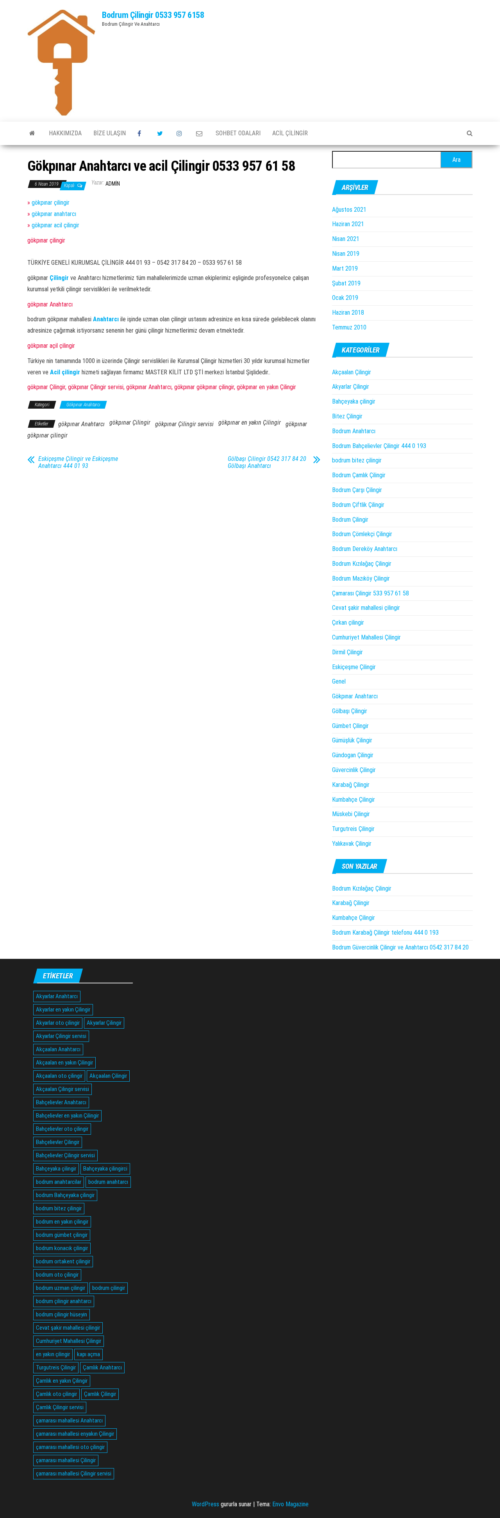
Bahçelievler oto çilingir (62, 1128)
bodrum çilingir (108, 1287)
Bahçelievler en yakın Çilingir (67, 1115)
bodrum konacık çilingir (62, 1248)
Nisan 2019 (345, 253)
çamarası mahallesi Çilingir (66, 1460)
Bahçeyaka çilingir (353, 401)
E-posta (200, 133)
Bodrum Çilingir (350, 519)
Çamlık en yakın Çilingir (62, 1380)
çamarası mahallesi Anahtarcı (69, 1420)
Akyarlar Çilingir (350, 386)
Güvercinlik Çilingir (354, 770)
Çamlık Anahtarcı (102, 1367)
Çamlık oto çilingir (56, 1394)
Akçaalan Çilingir (351, 372)
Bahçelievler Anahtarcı (61, 1102)
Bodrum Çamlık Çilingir (359, 475)
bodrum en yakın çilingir (62, 1221)
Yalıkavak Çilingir (351, 843)
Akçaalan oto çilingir (59, 1075)
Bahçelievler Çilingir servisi (65, 1155)
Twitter (161, 133)
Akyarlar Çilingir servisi (61, 1036)
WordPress (205, 1504)
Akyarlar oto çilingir (58, 1022)
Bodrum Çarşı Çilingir (357, 490)
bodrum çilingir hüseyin (61, 1314)
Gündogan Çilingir (352, 755)
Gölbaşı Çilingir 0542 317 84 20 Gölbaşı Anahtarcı (267, 462)
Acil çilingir (290, 133)
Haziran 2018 (348, 312)
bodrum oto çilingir (57, 1274)
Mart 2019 (345, 268)
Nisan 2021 (345, 239)
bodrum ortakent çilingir (63, 1261)
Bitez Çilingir (347, 416)
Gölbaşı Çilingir (349, 711)
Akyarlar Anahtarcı (57, 996)
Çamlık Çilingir (100, 1394)
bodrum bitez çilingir (357, 460)
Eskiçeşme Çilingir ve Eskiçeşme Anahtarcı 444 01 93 (78, 462)
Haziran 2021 (348, 224)
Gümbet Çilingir (350, 726)
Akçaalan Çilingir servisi (62, 1089)
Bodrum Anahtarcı (353, 431)
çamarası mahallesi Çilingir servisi (73, 1473)
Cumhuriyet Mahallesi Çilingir (366, 637)
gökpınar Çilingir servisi (184, 424)
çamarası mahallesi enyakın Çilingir (75, 1433)
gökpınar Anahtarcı (81, 424)
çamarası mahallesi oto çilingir (70, 1447)
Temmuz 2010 (349, 327)
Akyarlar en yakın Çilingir (63, 1009)
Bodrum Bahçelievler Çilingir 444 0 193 (379, 446)
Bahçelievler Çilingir (57, 1142)
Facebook (141, 133)
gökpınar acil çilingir (55, 225)
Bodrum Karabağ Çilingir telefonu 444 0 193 (385, 932)
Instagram (180, 133)
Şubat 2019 (346, 283)
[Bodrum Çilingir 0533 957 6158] (32, 133)
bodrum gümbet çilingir (62, 1234)
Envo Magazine (290, 1504)
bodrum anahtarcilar (58, 1181)
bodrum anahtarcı (108, 1181)
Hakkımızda (65, 133)
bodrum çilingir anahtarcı (63, 1301)
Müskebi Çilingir (351, 814)
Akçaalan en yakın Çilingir (64, 1062)
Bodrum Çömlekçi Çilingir (362, 534)
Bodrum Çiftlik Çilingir (358, 504)
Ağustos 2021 (349, 209)
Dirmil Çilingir (347, 652)
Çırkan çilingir (348, 622)
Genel (339, 681)
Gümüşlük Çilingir (352, 740)
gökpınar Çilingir (129, 422)
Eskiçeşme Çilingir (354, 667)
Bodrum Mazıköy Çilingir (361, 578)
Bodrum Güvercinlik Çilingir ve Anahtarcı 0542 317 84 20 (400, 947)
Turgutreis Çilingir (353, 829)
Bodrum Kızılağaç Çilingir (361, 563)
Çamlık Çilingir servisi (60, 1407)
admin (112, 184)
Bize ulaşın (109, 133)
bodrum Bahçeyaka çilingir (65, 1195)
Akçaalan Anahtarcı (58, 1049)
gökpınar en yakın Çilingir (249, 422)
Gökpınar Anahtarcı (83, 404)
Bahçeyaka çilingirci (105, 1168)
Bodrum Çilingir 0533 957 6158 (153, 15)
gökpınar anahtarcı (54, 214)
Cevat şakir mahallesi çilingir (366, 607)
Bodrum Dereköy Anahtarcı (364, 549)
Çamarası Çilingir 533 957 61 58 (370, 593)
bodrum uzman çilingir (60, 1287)
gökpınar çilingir (51, 202)
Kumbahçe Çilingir (353, 799)
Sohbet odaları (238, 133)
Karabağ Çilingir (351, 784)
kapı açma (88, 1354)
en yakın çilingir (53, 1354)
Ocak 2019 (345, 297)
